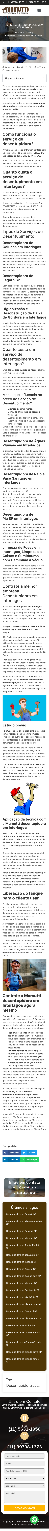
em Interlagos (20, 1120)
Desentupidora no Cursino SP (21, 1269)
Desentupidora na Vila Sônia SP (22, 1297)
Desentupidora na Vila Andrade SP (23, 1304)
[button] (39, 10)
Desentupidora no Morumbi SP (21, 1238)
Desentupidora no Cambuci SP (21, 1311)
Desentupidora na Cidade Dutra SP (24, 1352)
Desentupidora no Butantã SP (21, 1214)
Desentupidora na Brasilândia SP (23, 1290)
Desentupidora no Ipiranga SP (21, 1262)
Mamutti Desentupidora (16, 1114)
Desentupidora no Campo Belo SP (23, 1276)
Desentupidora (19, 1385)
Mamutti (13, 764)
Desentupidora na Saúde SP (20, 1325)
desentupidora (18, 89)
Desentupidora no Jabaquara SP (22, 1255)
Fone (24, 1426)
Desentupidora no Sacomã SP (21, 1231)
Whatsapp (24, 1444)
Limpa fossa (36, 1386)
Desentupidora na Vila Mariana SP (23, 1318)
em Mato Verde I (36, 1120)
